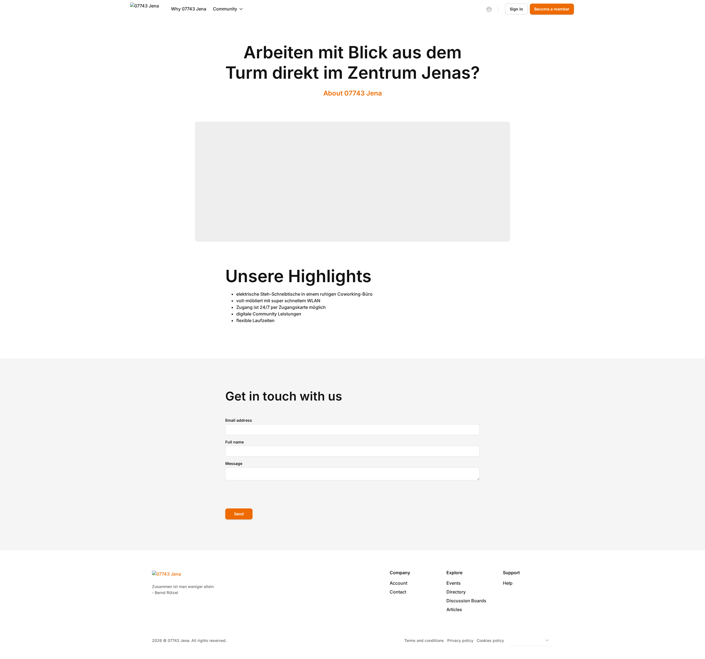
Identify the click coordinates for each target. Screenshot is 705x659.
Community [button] (225, 9)
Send (239, 513)
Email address (238, 420)
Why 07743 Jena (188, 9)
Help (508, 583)
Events (453, 583)
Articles (454, 609)
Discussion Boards (466, 600)
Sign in (516, 9)
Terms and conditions (424, 640)
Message (233, 463)
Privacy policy (460, 640)
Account (398, 583)
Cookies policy (490, 640)
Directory (456, 592)
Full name (234, 442)
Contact (398, 592)
